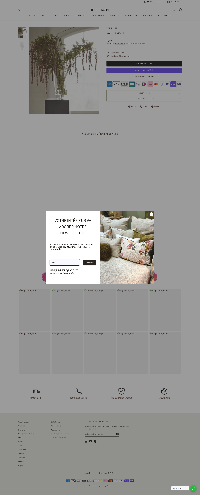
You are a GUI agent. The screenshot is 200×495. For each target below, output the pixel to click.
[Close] (151, 214)
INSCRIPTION (89, 262)
